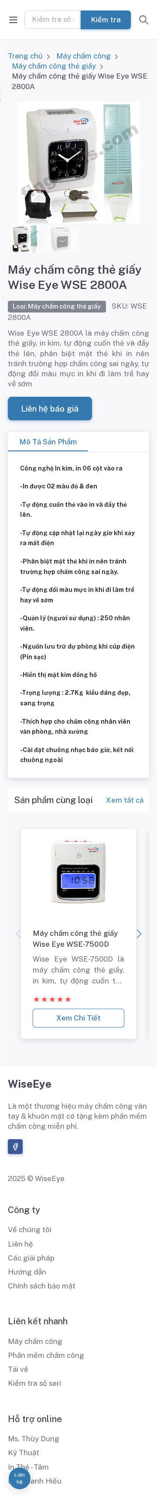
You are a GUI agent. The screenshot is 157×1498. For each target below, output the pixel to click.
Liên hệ (20, 1244)
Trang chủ (25, 56)
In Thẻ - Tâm (28, 1467)
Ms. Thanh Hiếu (34, 1481)
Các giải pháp (31, 1258)
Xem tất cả (124, 800)
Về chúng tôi (29, 1229)
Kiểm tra (106, 19)
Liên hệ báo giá (49, 408)
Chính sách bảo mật (41, 1286)
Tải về (18, 1369)
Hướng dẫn (27, 1272)
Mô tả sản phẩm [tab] (48, 441)
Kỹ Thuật (23, 1452)
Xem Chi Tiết (78, 1017)
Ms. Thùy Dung (33, 1438)
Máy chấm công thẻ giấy (54, 66)
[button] (139, 162)
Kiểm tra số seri (34, 1383)
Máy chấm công (83, 56)
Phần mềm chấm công (46, 1355)
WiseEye (29, 1084)
